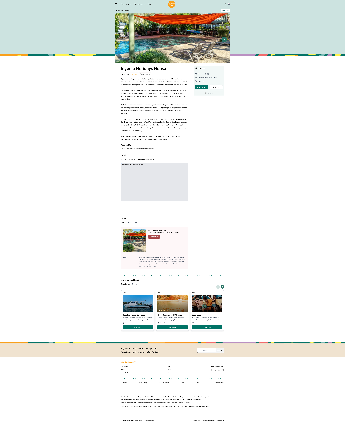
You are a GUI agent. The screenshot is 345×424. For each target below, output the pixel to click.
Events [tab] (134, 284)
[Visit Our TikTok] (223, 370)
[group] (172, 39)
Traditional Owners (151, 397)
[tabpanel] (172, 248)
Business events (164, 382)
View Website (201, 87)
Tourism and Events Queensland (180, 402)
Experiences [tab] (125, 284)
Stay (149, 4)
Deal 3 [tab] (136, 223)
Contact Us (220, 420)
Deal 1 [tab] (123, 223)
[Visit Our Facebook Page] (211, 370)
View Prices (216, 87)
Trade (183, 382)
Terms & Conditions (209, 420)
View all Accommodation (124, 10)
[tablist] (172, 223)
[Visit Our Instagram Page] (215, 370)
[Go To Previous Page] (218, 287)
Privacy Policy (196, 420)
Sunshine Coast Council (161, 402)
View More (137, 327)
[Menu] (116, 4)
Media (198, 382)
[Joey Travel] (207, 303)
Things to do (138, 4)
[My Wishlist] (229, 4)
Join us (208, 406)
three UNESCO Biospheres (162, 406)
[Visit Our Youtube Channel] (219, 370)
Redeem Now (154, 236)
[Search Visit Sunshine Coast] (225, 4)
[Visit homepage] (171, 4)
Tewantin (201, 68)
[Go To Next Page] (224, 39)
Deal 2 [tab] (129, 223)
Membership (143, 382)
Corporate (124, 382)
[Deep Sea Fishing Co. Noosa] (138, 303)
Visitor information (218, 382)
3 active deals (146, 74)
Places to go (125, 4)
